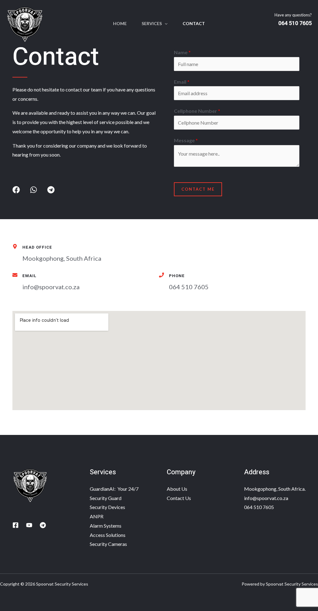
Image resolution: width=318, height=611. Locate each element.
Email (181, 82)
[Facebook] (15, 525)
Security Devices (107, 507)
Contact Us (179, 498)
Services (152, 23)
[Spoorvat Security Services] (24, 23)
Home (120, 23)
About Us (177, 489)
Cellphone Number (197, 111)
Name (182, 52)
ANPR (96, 516)
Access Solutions (107, 535)
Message (186, 140)
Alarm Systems (105, 526)
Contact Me (198, 189)
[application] (164, 23)
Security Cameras (108, 544)
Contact (194, 23)
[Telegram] (43, 525)
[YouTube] (29, 525)
